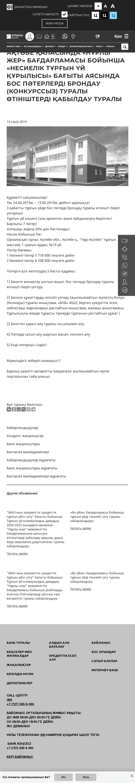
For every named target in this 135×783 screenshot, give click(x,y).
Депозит (50, 46)
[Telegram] (33, 409)
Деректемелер (20, 683)
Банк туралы (18, 642)
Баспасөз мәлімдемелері (28, 452)
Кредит (62, 46)
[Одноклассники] (14, 409)
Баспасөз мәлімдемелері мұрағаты (36, 476)
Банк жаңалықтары (23, 443)
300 (9, 700)
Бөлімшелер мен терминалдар (85, 36)
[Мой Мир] (19, 409)
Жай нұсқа (55, 23)
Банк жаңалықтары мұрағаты (32, 468)
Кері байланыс (20, 757)
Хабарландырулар (22, 427)
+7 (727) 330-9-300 (20, 704)
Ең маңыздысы (33, 46)
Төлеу (99, 46)
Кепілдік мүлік (20, 674)
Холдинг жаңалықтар (25, 435)
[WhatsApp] (28, 409)
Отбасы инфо (113, 46)
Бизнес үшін (14, 46)
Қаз (118, 36)
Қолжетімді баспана (81, 46)
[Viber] (23, 409)
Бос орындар (104, 651)
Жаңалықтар (19, 664)
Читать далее (17, 553)
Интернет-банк (105, 670)
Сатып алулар (104, 661)
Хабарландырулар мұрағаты (31, 460)
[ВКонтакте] (9, 409)
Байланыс (101, 642)
